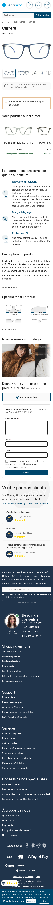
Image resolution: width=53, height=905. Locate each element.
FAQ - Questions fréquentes (15, 717)
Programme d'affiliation (13, 763)
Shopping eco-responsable (15, 768)
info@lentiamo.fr (30, 635)
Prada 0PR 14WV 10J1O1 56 (18, 143)
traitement (25, 461)
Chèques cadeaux (10, 743)
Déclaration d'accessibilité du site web (20, 676)
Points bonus (8, 738)
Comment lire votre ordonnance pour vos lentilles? (26, 794)
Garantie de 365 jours (12, 707)
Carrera (32, 21)
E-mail (8, 450)
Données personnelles (12, 681)
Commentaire (12, 418)
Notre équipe (8, 820)
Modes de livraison (11, 661)
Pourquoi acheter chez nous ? (16, 830)
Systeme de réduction (12, 753)
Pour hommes (19, 21)
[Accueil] (3, 22)
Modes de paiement (11, 656)
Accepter (31, 901)
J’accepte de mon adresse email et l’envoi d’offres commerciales (28, 596)
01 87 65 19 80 (29, 631)
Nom (8, 439)
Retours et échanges (12, 702)
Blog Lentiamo (9, 825)
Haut (38, 876)
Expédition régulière (11, 733)
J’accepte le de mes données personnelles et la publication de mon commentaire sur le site (24, 464)
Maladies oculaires (11, 784)
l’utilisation (18, 594)
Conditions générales (12, 671)
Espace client (8, 697)
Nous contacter (9, 835)
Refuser (44, 901)
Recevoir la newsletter (26, 602)
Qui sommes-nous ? (11, 815)
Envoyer (27, 472)
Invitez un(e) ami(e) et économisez (18, 748)
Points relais (8, 666)
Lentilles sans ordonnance (14, 789)
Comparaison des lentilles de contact (20, 799)
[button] (9, 73)
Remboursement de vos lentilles (17, 712)
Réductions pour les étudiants (16, 758)
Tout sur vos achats (11, 651)
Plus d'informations (13, 901)
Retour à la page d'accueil (23, 876)
